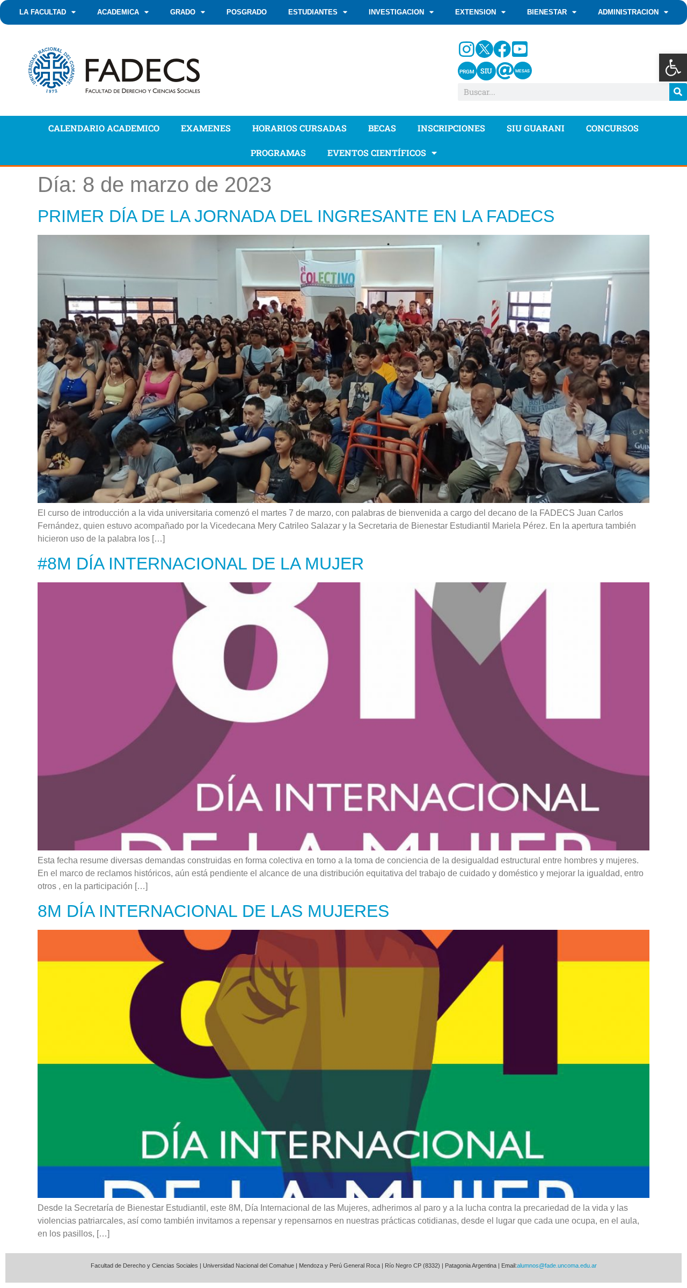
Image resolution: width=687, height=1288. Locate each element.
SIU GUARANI (536, 128)
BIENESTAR (547, 12)
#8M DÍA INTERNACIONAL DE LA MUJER (201, 563)
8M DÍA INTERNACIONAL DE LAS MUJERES (213, 911)
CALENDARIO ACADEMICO (103, 128)
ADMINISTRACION (628, 12)
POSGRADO (246, 12)
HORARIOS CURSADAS (299, 128)
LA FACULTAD (42, 12)
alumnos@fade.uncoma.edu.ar (557, 1265)
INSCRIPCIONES (451, 128)
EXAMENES (206, 128)
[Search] (678, 92)
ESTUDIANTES (313, 12)
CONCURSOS (612, 128)
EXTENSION (475, 12)
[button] (673, 68)
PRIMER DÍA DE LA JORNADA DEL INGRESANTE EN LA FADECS (296, 216)
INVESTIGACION (396, 12)
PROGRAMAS (278, 152)
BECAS (382, 128)
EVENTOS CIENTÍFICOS (376, 152)
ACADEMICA (118, 12)
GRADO (182, 12)
